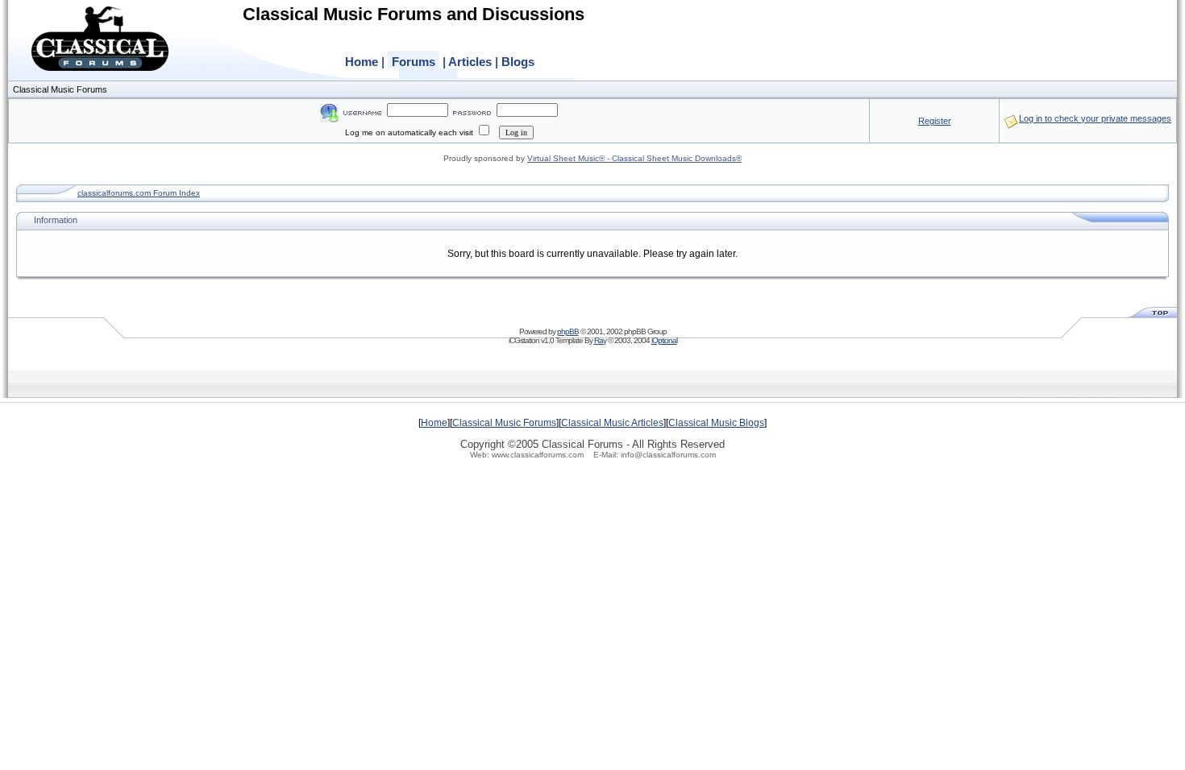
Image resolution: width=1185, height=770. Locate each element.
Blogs (517, 61)
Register (934, 121)
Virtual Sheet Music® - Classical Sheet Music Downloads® (634, 158)
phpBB (568, 331)
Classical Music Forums (504, 422)
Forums (413, 61)
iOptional (664, 340)
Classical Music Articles (612, 422)
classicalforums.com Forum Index (138, 192)
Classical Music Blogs (716, 422)
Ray (600, 340)
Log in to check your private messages (1095, 118)
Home (361, 61)
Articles (470, 61)
